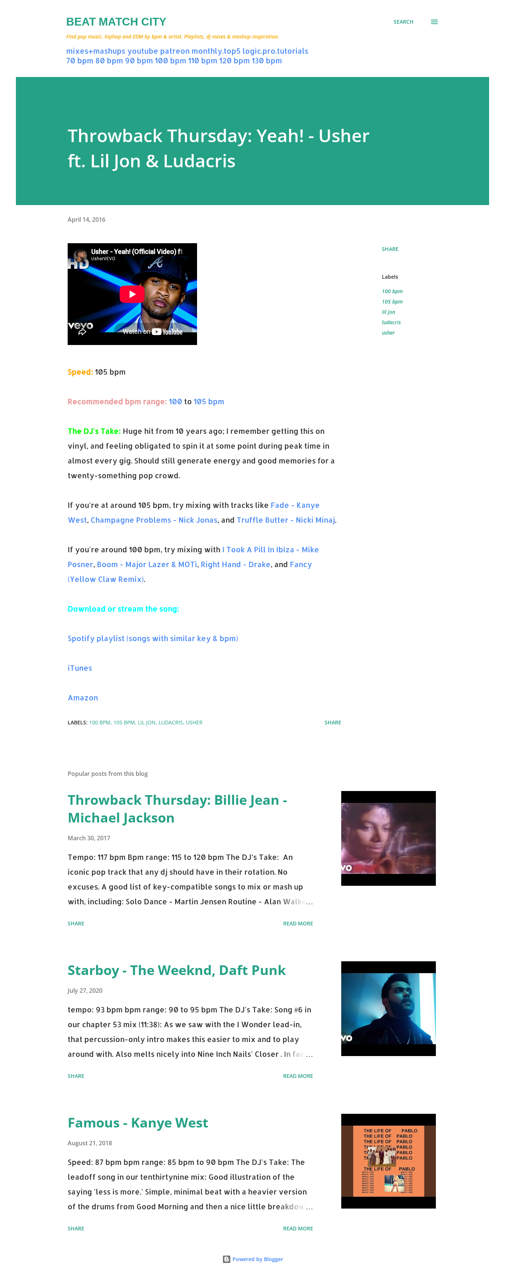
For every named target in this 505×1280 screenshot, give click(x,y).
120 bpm (234, 60)
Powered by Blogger (257, 1259)
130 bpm (267, 60)
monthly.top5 (216, 51)
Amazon (83, 697)
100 (175, 401)
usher (388, 332)
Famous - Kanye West (138, 1122)
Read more (298, 923)
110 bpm (202, 60)
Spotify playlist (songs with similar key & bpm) (153, 638)
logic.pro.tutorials (275, 51)
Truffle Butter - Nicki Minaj (286, 520)
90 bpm (139, 60)
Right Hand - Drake (236, 564)
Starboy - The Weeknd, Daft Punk (177, 970)
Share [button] (390, 248)
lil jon (388, 311)
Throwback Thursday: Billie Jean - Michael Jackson (177, 809)
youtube (142, 51)
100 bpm (170, 60)
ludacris (391, 322)
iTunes (80, 668)
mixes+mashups (95, 51)
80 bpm (109, 60)
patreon (175, 51)
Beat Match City (116, 22)
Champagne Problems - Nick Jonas (154, 520)
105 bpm (209, 401)
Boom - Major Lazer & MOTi (147, 564)
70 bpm (80, 60)
